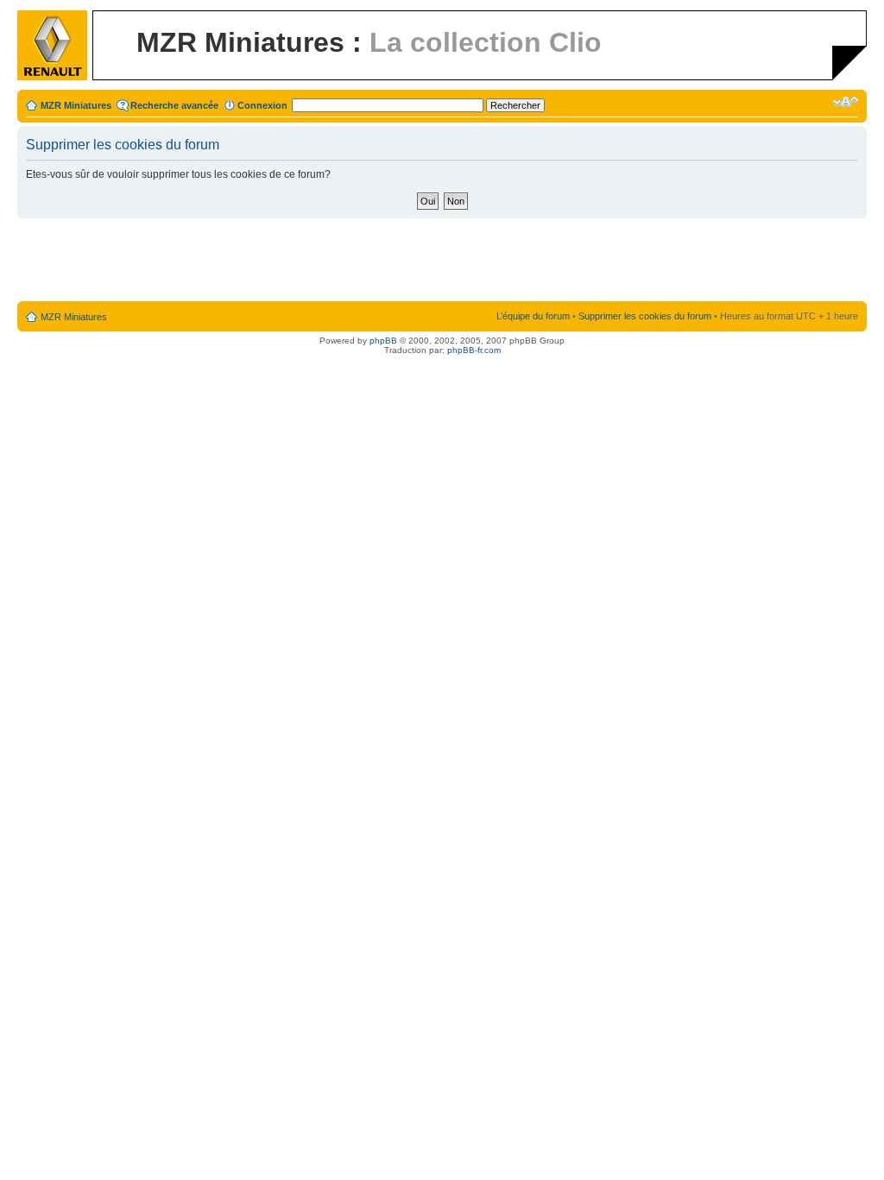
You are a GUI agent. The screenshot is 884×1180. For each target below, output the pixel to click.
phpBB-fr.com (474, 350)
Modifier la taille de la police (845, 102)
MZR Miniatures (76, 105)
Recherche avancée (174, 105)
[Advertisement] (442, 261)
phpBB (383, 340)
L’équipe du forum (533, 316)
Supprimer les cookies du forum (644, 316)
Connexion (262, 105)
